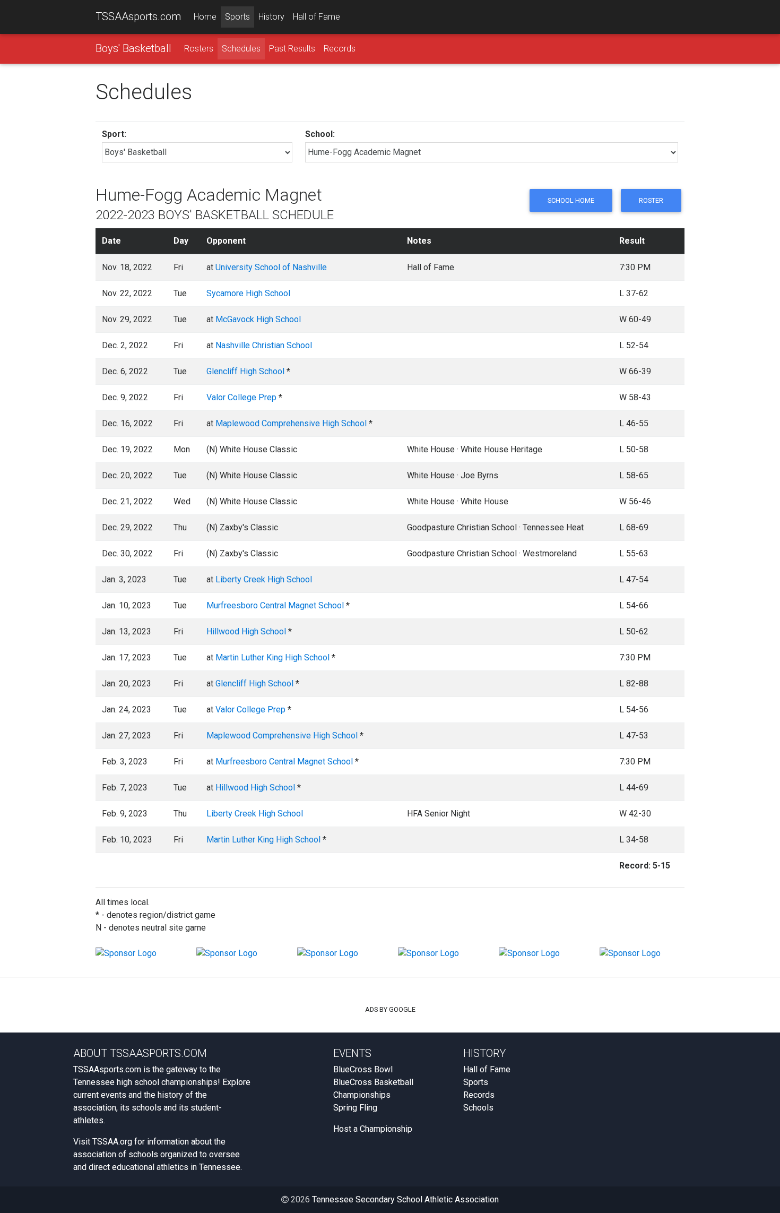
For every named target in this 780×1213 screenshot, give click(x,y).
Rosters (198, 49)
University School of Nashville (271, 267)
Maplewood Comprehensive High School (291, 423)
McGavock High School (258, 319)
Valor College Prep (241, 397)
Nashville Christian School (263, 345)
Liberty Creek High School (263, 579)
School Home (571, 200)
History (271, 17)
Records (340, 49)
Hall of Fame (316, 17)
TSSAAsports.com (138, 16)
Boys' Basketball (133, 48)
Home (205, 17)
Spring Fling (355, 1108)
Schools (478, 1108)
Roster (651, 200)
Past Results (292, 49)
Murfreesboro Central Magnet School (275, 605)
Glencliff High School (245, 371)
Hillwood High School (246, 631)
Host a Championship (372, 1129)
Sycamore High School (248, 293)
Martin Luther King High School (272, 657)
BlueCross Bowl (363, 1069)
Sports (237, 17)
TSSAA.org (112, 1142)
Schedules (241, 49)
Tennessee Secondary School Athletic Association (405, 1199)
